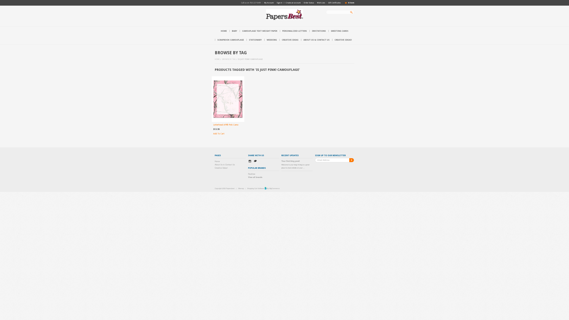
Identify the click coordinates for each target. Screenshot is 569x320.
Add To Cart (218, 133)
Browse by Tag (229, 59)
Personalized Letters (294, 31)
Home (217, 59)
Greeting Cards (339, 31)
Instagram (250, 161)
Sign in (279, 3)
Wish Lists (321, 3)
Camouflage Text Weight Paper (259, 31)
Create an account (293, 3)
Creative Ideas (290, 40)
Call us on (251, 3)
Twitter (255, 161)
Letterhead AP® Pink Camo (225, 125)
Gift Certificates (334, 3)
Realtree (251, 173)
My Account (269, 3)
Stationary (255, 40)
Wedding (272, 40)
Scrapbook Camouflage (230, 40)
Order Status (309, 3)
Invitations (319, 31)
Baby (234, 31)
